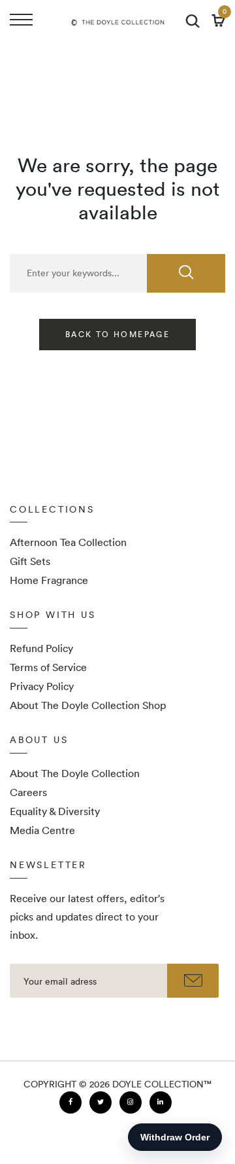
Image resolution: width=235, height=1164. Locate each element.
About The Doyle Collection (75, 773)
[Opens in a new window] (70, 1102)
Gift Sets (30, 561)
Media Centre (42, 830)
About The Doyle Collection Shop (88, 705)
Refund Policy (41, 648)
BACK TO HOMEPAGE (117, 334)
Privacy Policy (42, 686)
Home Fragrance (49, 580)
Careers (28, 792)
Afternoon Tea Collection (68, 542)
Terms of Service (48, 667)
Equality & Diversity (55, 811)
